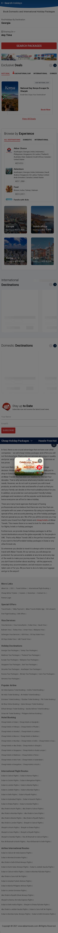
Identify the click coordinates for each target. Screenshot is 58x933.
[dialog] (29, 466)
